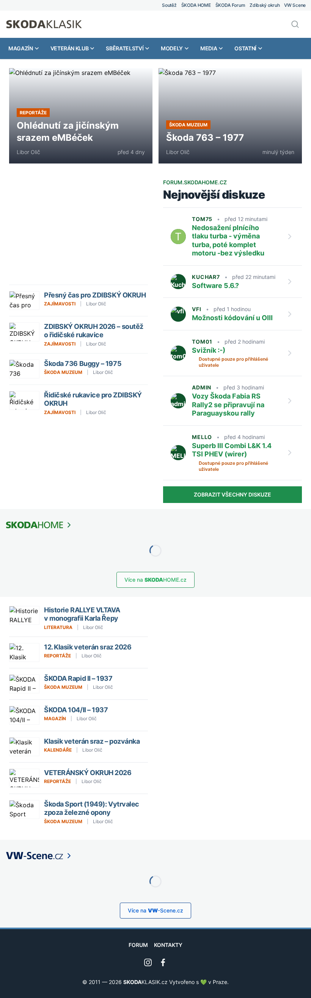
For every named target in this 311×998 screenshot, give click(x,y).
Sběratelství (124, 48)
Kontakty (168, 945)
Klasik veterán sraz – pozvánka (92, 741)
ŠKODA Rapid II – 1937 (78, 678)
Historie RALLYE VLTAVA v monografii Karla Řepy (82, 614)
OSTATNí (245, 48)
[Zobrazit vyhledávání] (295, 24)
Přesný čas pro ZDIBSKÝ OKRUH (95, 295)
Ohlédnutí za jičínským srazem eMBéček (68, 131)
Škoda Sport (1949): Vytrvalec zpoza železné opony (91, 808)
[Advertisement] (78, 232)
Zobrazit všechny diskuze (232, 494)
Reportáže (33, 112)
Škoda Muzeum (188, 125)
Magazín (20, 48)
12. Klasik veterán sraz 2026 (87, 647)
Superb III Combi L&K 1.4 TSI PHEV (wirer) (232, 450)
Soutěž (169, 5)
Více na (155, 579)
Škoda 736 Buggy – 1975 (82, 363)
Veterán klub (69, 48)
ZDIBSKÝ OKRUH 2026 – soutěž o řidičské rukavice (93, 330)
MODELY (172, 48)
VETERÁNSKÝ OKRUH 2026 (88, 773)
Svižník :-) (208, 350)
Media (208, 48)
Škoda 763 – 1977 (205, 137)
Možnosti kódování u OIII (232, 318)
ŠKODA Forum (230, 5)
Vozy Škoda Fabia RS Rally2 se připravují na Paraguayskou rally (228, 404)
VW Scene (295, 5)
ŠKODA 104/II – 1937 (76, 710)
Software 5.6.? (215, 286)
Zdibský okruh (265, 5)
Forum (138, 945)
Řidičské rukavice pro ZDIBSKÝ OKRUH (93, 399)
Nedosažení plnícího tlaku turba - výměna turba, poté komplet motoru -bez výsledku (228, 240)
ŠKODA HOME (196, 5)
